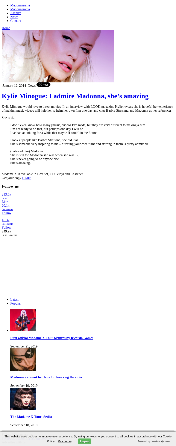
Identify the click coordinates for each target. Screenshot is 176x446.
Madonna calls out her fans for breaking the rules (46, 377)
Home (6, 28)
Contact (15, 21)
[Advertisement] (34, 263)
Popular (15, 303)
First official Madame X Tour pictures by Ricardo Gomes (51, 338)
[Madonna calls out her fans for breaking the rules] (23, 370)
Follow (6, 213)
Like (5, 201)
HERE (26, 178)
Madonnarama (20, 5)
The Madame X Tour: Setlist (31, 417)
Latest (14, 299)
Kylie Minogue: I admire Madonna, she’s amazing (75, 96)
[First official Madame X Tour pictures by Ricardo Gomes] (23, 330)
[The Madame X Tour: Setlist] (23, 409)
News (14, 17)
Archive (15, 13)
